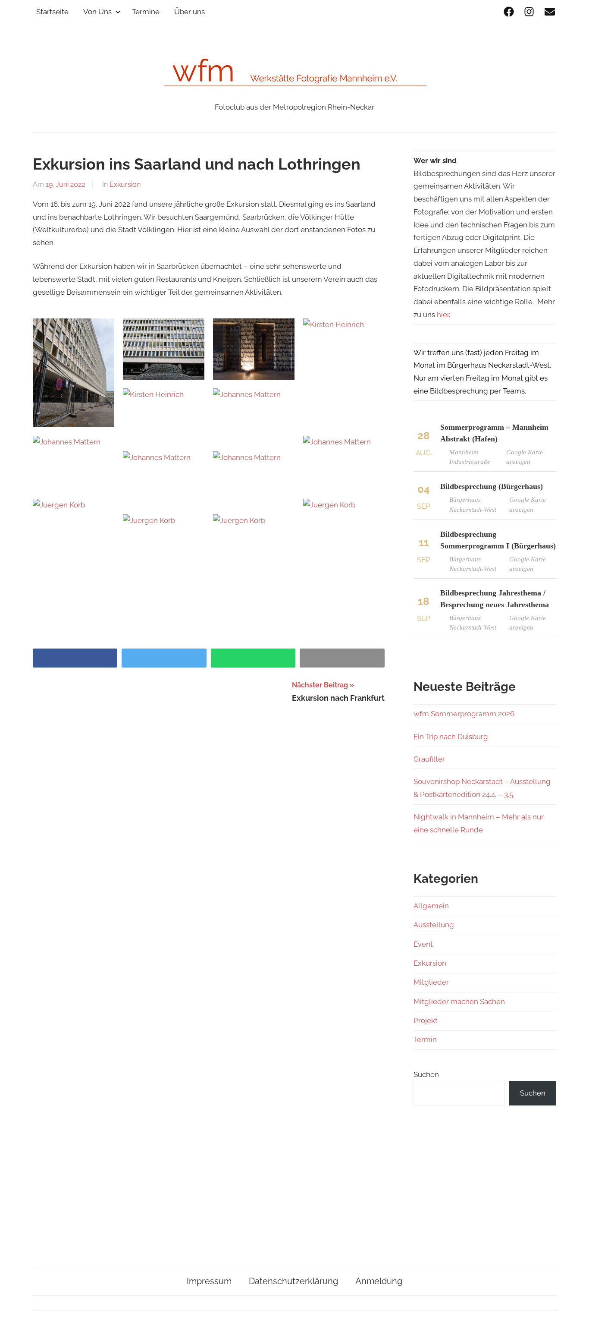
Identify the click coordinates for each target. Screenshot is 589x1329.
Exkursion (125, 184)
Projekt (426, 1020)
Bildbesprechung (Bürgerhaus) (491, 486)
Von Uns (97, 11)
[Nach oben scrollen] (574, 1314)
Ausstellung (434, 924)
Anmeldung (378, 1281)
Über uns (189, 11)
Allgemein (431, 905)
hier (443, 314)
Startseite (52, 11)
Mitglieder (431, 982)
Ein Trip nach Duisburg (451, 736)
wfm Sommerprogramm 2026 (464, 713)
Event (423, 944)
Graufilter (429, 759)
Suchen (426, 1074)
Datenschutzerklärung (293, 1281)
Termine (146, 11)
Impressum (209, 1281)
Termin (425, 1039)
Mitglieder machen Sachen (459, 1001)
